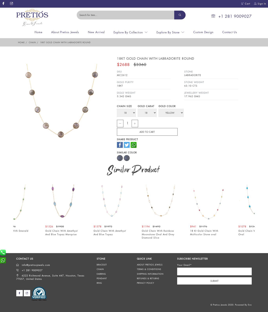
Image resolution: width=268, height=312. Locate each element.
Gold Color (167, 106)
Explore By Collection (128, 32)
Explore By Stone (168, 32)
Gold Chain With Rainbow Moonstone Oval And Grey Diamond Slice (217, 234)
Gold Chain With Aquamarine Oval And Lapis (26, 232)
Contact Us (229, 32)
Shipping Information (150, 274)
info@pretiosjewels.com (35, 265)
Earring (101, 274)
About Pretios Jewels (65, 32)
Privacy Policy (145, 283)
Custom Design (203, 32)
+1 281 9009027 (235, 16)
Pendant (102, 278)
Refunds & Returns (148, 278)
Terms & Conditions (149, 269)
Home (38, 32)
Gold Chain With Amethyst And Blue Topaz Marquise (121, 232)
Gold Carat (146, 106)
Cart (247, 3)
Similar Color (127, 152)
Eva (250, 304)
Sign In (261, 3)
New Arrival (96, 32)
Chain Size (124, 106)
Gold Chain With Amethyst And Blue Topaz (169, 232)
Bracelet (102, 264)
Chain (32, 42)
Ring (99, 283)
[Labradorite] (120, 157)
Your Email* (184, 265)
